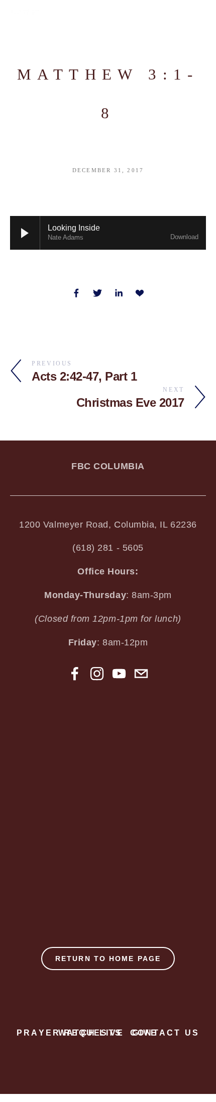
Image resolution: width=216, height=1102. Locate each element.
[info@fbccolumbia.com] (141, 674)
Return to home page (108, 958)
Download (184, 237)
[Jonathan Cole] (75, 674)
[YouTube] (119, 674)
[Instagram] (97, 674)
